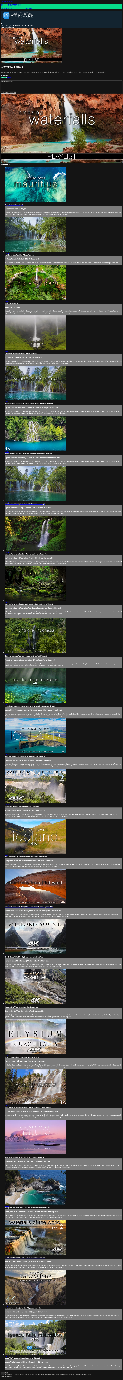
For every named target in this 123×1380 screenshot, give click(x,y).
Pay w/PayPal (34, 1374)
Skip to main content (7, 1)
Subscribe (4, 77)
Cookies (66, 1374)
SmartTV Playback (13, 1374)
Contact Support (24, 1374)
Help (54, 1374)
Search (3, 25)
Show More (4, 1373)
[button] (1, 23)
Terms (58, 1374)
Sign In (12, 27)
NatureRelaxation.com (45, 1374)
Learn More (4, 1374)
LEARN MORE (15, 25)
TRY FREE (8, 25)
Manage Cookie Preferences (78, 1374)
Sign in (31, 25)
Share (9, 77)
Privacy (62, 1374)
